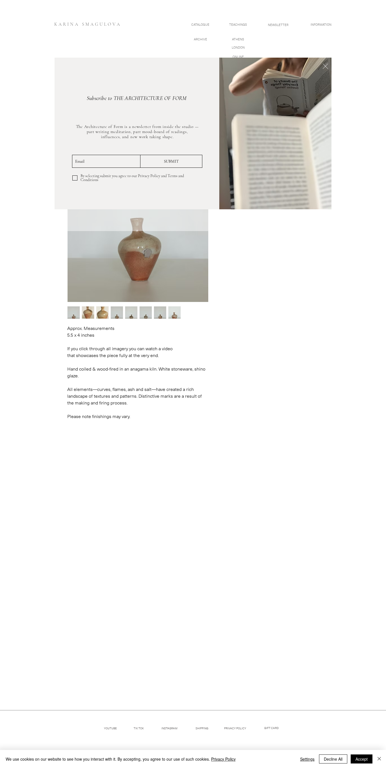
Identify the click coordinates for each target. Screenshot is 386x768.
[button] (325, 66)
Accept (361, 759)
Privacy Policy (223, 759)
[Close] (379, 758)
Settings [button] (307, 759)
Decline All (333, 759)
